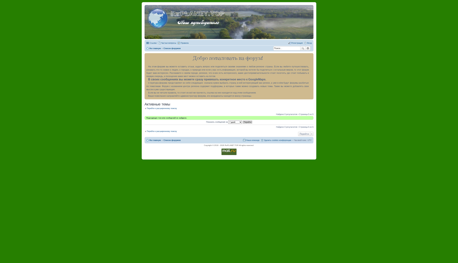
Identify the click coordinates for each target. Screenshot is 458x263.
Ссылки (153, 43)
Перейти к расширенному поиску (162, 108)
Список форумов (172, 140)
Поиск (303, 48)
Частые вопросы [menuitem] (168, 43)
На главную (155, 140)
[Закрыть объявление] (311, 56)
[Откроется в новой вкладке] (229, 155)
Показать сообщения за (217, 122)
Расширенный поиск (308, 48)
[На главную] (158, 18)
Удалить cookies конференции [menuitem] (277, 140)
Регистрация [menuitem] (297, 43)
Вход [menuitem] (309, 43)
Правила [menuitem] (185, 43)
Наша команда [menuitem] (252, 140)
